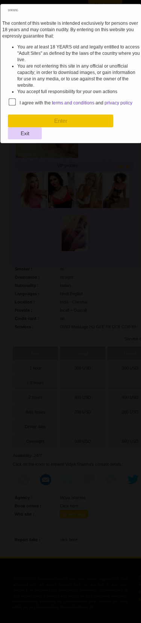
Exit (25, 133)
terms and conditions (73, 103)
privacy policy (118, 103)
